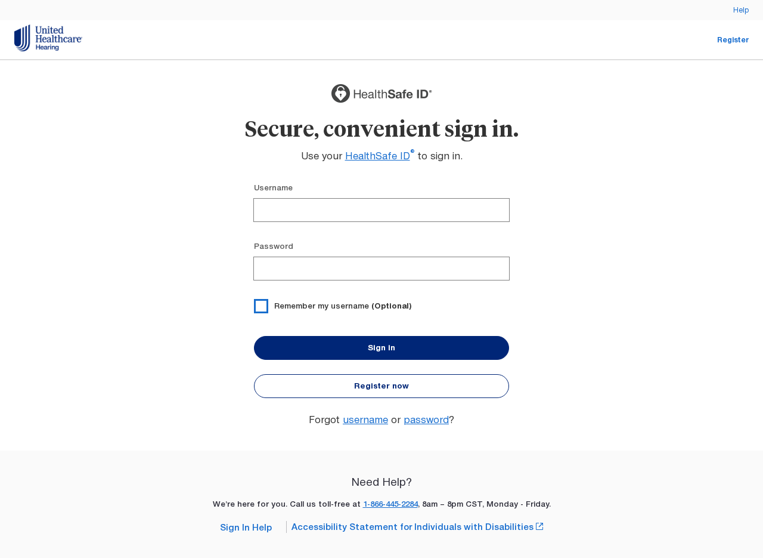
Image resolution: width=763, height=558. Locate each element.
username (365, 419)
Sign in (381, 348)
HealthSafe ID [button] (380, 155)
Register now (381, 386)
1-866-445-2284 (390, 504)
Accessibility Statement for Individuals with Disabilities (417, 526)
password (426, 419)
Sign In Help (246, 527)
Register (733, 39)
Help (741, 9)
